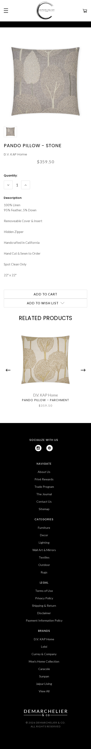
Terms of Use (44, 590)
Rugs (44, 572)
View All (44, 691)
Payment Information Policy (44, 620)
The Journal (44, 494)
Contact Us (44, 501)
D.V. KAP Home (44, 639)
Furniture (44, 527)
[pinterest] (49, 448)
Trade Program (44, 486)
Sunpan (44, 676)
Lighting (44, 542)
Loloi (44, 646)
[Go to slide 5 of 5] (9, 370)
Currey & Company (44, 654)
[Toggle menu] (5, 10)
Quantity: (11, 175)
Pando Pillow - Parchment (45, 400)
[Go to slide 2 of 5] (82, 370)
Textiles (44, 557)
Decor (44, 535)
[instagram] (38, 448)
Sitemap (44, 509)
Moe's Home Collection (44, 661)
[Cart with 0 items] (85, 10)
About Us (44, 472)
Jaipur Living (44, 684)
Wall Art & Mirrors (44, 550)
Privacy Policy (44, 598)
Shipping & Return (44, 605)
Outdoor (44, 565)
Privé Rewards (44, 479)
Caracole (44, 669)
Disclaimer (44, 613)
